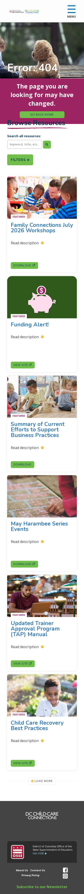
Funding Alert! (30, 324)
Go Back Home (42, 114)
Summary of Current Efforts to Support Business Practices (38, 429)
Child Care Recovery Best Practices (37, 725)
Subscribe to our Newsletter (42, 886)
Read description (25, 242)
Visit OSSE (39, 853)
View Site (21, 365)
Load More (43, 781)
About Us (22, 870)
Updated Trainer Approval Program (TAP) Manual (35, 628)
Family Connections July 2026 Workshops (42, 227)
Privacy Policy (30, 875)
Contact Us (37, 870)
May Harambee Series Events (39, 526)
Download (22, 265)
